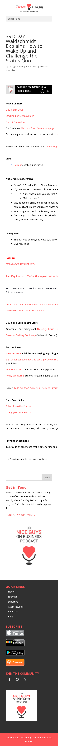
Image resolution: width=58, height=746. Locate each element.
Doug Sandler (16, 66)
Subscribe (13, 601)
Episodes (12, 596)
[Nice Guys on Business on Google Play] (15, 654)
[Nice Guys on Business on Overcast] (15, 664)
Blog (10, 616)
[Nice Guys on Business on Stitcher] (15, 645)
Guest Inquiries (16, 606)
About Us (13, 611)
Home (11, 591)
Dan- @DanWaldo (15, 122)
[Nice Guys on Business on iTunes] (15, 635)
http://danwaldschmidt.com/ (20, 263)
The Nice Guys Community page (38, 128)
